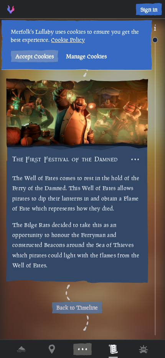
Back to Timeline (77, 307)
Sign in (148, 9)
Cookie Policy (68, 40)
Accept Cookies (34, 56)
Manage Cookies (86, 56)
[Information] (155, 28)
